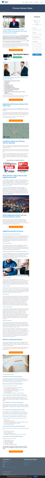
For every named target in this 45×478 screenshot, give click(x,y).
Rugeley (18, 156)
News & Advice (36, 2)
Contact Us (42, 2)
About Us (27, 2)
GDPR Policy (26, 462)
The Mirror (6, 184)
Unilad (19, 184)
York (14, 183)
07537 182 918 (38, 22)
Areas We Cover (27, 465)
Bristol (22, 184)
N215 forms (24, 333)
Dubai (21, 411)
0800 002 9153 (22, 45)
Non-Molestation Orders (17, 289)
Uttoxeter (8, 156)
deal (21, 329)
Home (23, 2)
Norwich (24, 313)
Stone (19, 35)
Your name (34, 28)
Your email (34, 32)
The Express (9, 185)
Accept (35, 476)
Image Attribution (27, 464)
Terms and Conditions (28, 461)
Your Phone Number (35, 37)
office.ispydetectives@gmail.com (11, 47)
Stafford (21, 156)
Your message (34, 41)
